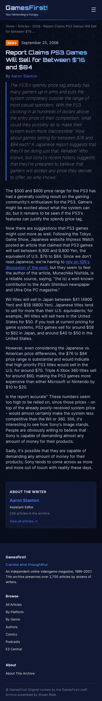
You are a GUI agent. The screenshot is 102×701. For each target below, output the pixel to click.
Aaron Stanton (24, 76)
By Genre (13, 619)
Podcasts (13, 642)
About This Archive (20, 673)
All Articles (14, 604)
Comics (11, 634)
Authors (12, 627)
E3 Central (14, 649)
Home (10, 26)
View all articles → (23, 521)
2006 (36, 26)
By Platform (15, 612)
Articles (23, 26)
